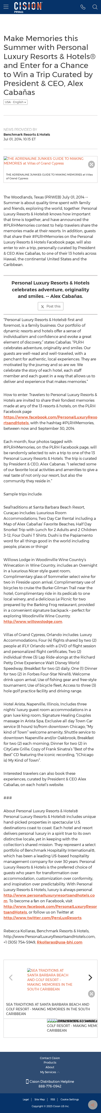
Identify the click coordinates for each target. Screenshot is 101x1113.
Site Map (40, 1099)
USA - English (14, 102)
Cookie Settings (70, 1099)
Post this (53, 306)
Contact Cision (50, 1058)
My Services (48, 1072)
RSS (52, 1099)
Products (50, 1062)
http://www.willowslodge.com (33, 621)
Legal (26, 1099)
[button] (83, 7)
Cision (56, 1106)
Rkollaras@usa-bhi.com (59, 942)
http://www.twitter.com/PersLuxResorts (43, 918)
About (50, 1067)
